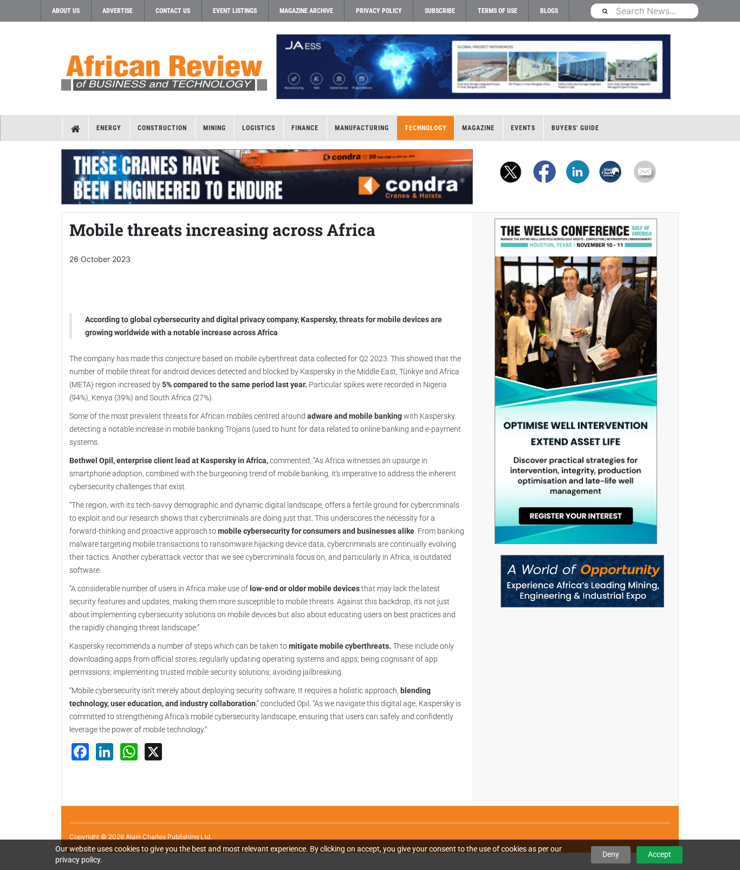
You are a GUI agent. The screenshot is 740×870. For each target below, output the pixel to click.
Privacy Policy (379, 11)
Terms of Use (497, 11)
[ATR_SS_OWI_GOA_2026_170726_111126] (576, 381)
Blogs (549, 11)
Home (75, 128)
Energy (108, 128)
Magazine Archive (306, 11)
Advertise (117, 11)
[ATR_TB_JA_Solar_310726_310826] (473, 66)
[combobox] (644, 10)
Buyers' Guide (575, 128)
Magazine (478, 128)
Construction (162, 128)
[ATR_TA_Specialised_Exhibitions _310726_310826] (576, 575)
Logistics (258, 128)
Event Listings (235, 11)
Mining (214, 128)
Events (523, 128)
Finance (305, 128)
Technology (426, 128)
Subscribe (440, 11)
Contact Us (172, 11)
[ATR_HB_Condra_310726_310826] (267, 177)
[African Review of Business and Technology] (164, 69)
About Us (66, 11)
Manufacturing (362, 128)
